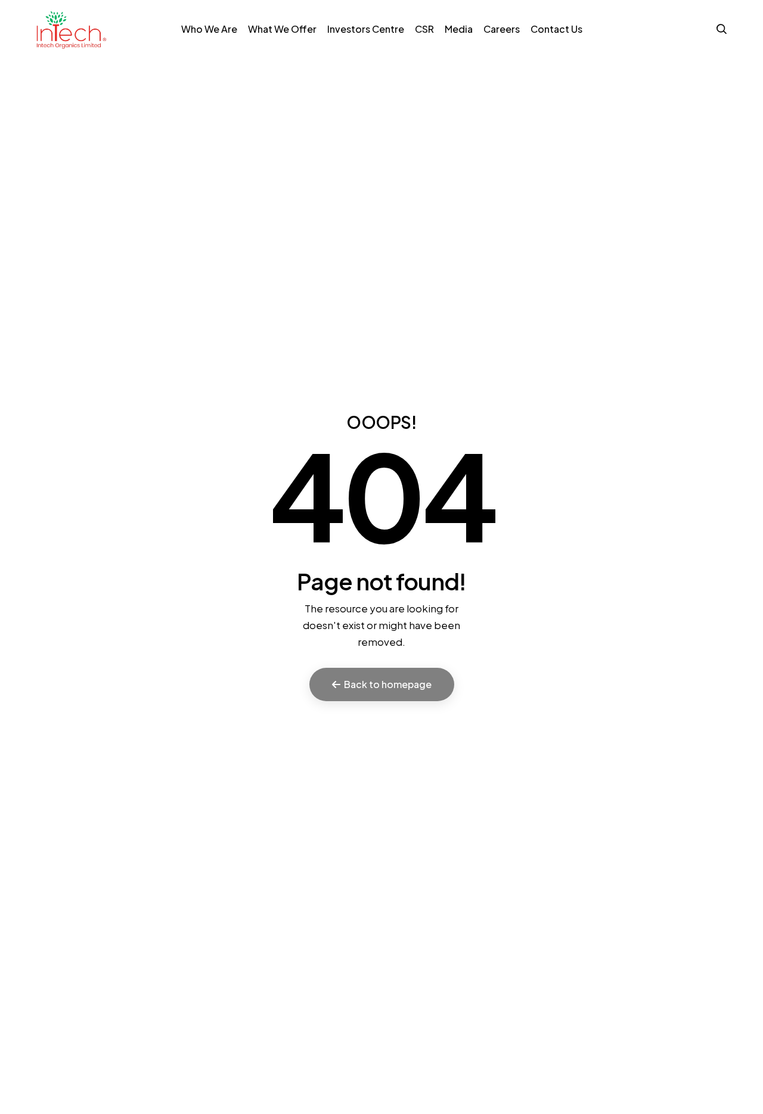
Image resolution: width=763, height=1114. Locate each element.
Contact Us (556, 29)
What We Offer (282, 29)
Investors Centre (365, 29)
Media (459, 29)
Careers (501, 29)
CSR (424, 29)
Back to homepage (388, 684)
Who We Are (209, 29)
